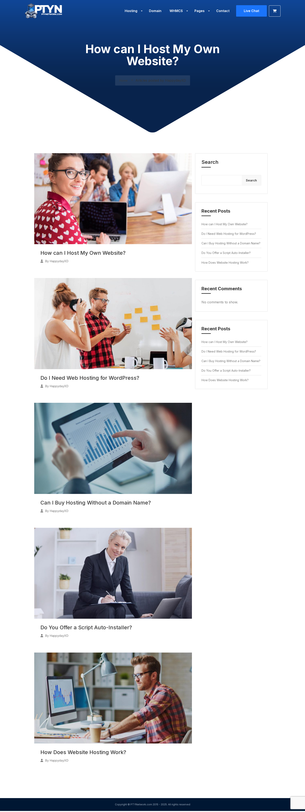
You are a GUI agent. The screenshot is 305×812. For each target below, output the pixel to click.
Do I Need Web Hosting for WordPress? (89, 378)
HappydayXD (59, 261)
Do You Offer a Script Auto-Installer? (86, 627)
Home (123, 80)
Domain (155, 11)
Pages (199, 11)
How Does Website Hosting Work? (83, 752)
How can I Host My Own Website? (83, 253)
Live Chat (251, 11)
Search (209, 162)
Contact (222, 11)
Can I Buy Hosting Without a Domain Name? (95, 503)
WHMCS (176, 11)
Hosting (131, 11)
